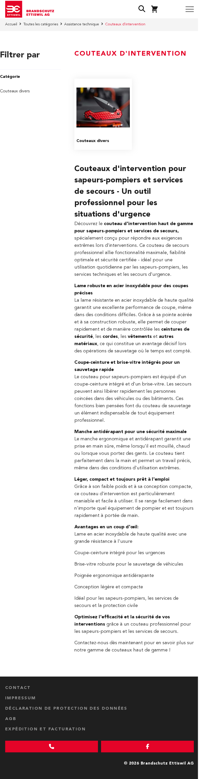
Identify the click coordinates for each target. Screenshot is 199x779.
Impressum (20, 698)
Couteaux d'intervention (125, 24)
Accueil (11, 24)
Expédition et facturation (45, 729)
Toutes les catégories (40, 24)
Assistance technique (81, 24)
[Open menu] (190, 9)
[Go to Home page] (31, 9)
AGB (10, 719)
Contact (18, 688)
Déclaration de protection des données (66, 709)
